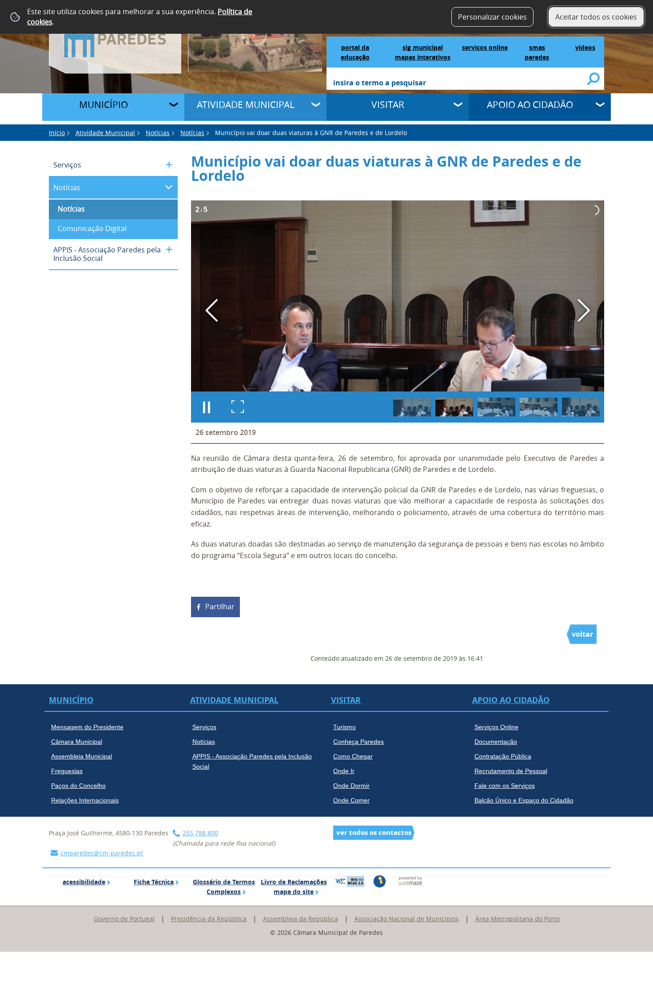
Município (103, 104)
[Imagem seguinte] (583, 310)
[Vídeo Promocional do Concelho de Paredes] (255, 35)
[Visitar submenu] (459, 105)
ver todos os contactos (373, 832)
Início (57, 132)
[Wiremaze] (410, 880)
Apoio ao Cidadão (530, 104)
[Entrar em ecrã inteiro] (237, 407)
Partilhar (220, 606)
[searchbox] (460, 84)
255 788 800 (200, 833)
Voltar (582, 634)
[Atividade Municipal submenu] (316, 105)
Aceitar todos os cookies (596, 17)
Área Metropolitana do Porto (517, 918)
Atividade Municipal (246, 104)
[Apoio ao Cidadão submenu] (601, 105)
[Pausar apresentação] (206, 407)
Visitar (387, 104)
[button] (412, 407)
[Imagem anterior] (211, 310)
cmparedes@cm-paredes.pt (101, 853)
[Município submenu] (174, 105)
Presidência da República (209, 918)
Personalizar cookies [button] (492, 17)
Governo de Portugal (124, 918)
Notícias (158, 132)
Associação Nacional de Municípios (406, 918)
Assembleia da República (300, 918)
